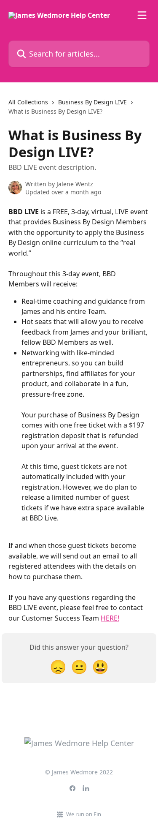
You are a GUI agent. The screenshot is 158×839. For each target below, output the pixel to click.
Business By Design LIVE (92, 102)
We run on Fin (83, 814)
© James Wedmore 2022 (79, 772)
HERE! (110, 618)
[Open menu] (142, 15)
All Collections (28, 102)
